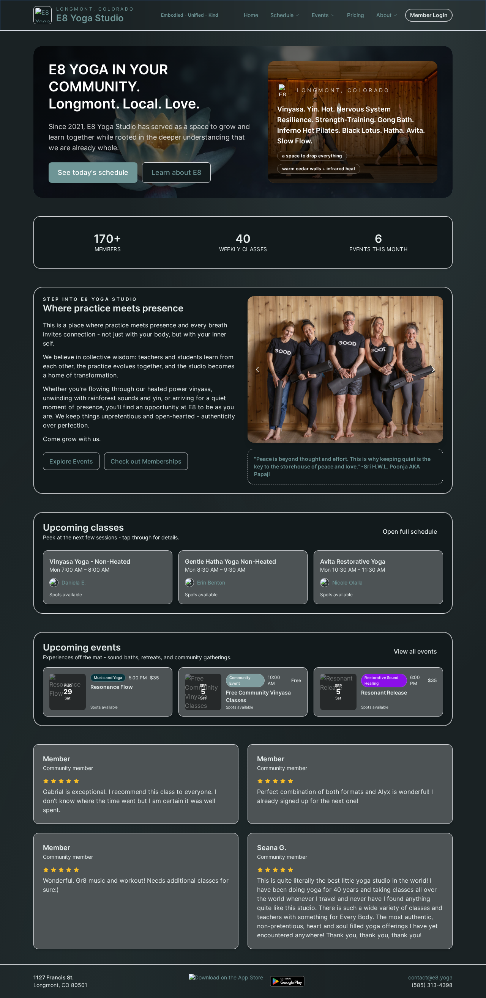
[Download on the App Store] (226, 981)
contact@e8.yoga (430, 977)
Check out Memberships (145, 461)
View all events (415, 651)
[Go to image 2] (337, 436)
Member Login (429, 15)
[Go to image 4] (348, 436)
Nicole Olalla (347, 582)
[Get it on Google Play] (287, 981)
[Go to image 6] (358, 436)
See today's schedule (93, 172)
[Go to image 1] (332, 436)
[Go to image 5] (353, 436)
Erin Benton (211, 582)
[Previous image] (257, 369)
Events (320, 15)
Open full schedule (410, 531)
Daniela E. (74, 582)
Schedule (281, 15)
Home (251, 15)
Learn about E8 (176, 172)
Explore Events (71, 461)
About (383, 15)
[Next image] (433, 369)
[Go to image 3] (342, 436)
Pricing (355, 15)
